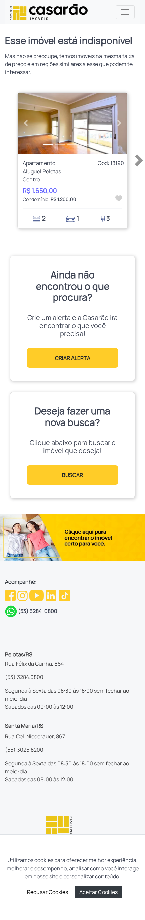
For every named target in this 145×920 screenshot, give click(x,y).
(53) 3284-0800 (37, 611)
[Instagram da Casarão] (23, 595)
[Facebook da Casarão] (11, 595)
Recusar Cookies (47, 892)
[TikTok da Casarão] (64, 595)
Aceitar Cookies (98, 892)
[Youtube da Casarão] (37, 595)
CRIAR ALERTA (72, 358)
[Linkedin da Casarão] (51, 595)
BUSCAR (72, 475)
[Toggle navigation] (125, 12)
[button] (26, 123)
